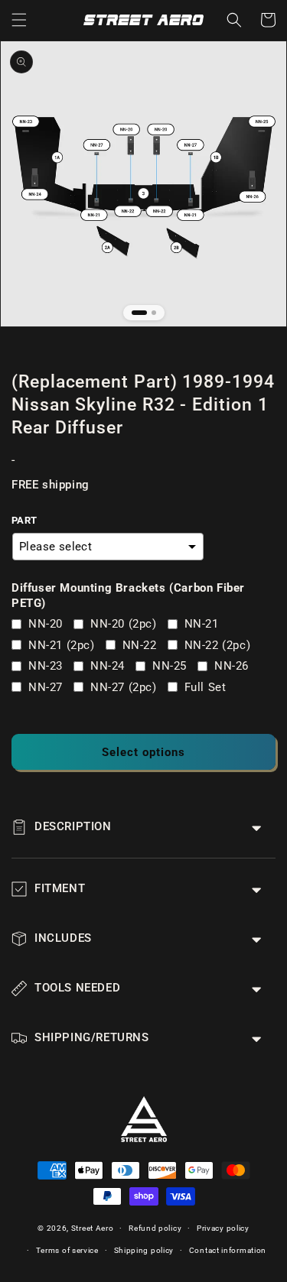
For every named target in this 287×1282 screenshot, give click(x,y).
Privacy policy (223, 1228)
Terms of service (67, 1250)
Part (24, 520)
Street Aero (92, 1228)
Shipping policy (144, 1250)
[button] (19, 20)
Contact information (227, 1250)
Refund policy (155, 1228)
